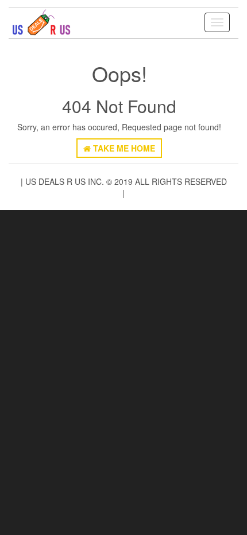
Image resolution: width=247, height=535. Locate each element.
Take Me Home (123, 148)
